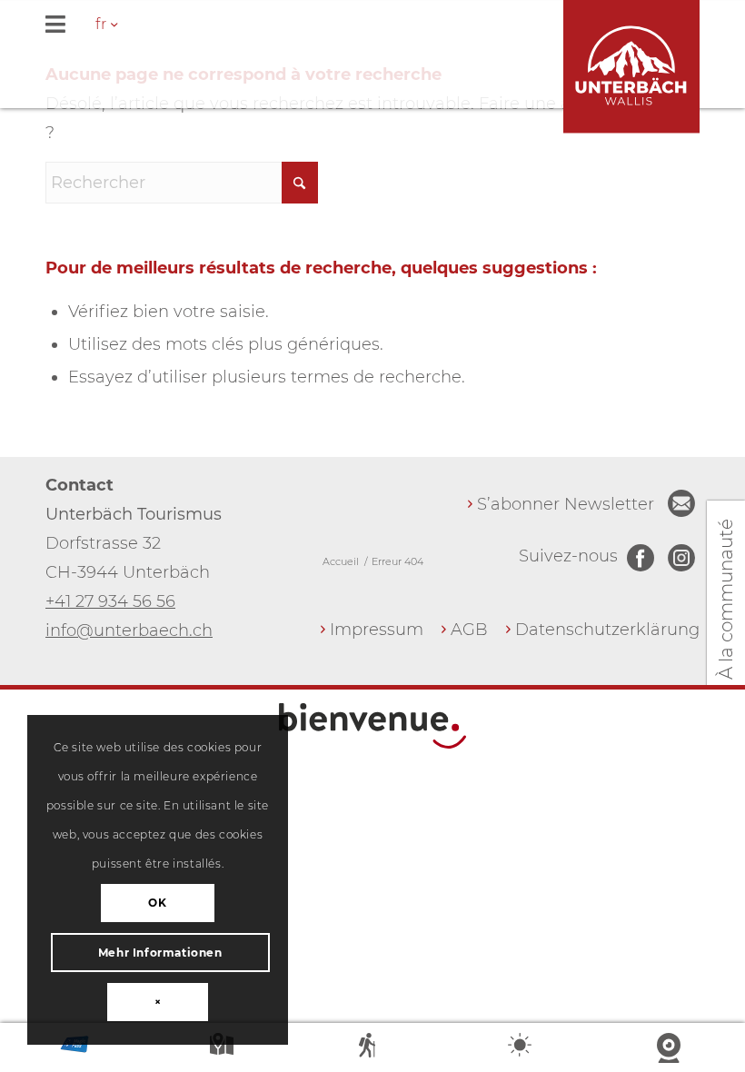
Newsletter (681, 503)
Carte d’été (223, 1048)
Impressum (376, 630)
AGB (469, 630)
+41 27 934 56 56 (110, 601)
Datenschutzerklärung (607, 630)
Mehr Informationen (160, 952)
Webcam (670, 1048)
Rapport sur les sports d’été (372, 1048)
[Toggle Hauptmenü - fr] (372, 26)
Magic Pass (74, 1048)
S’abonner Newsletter (565, 504)
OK (157, 902)
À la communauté (726, 599)
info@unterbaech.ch (129, 630)
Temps (521, 1048)
